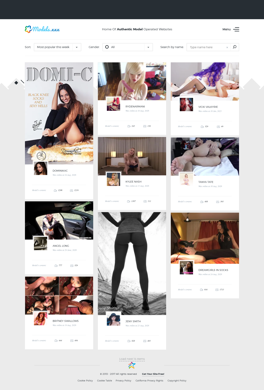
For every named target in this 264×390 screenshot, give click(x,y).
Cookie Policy (85, 380)
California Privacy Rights (149, 380)
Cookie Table (104, 380)
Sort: (28, 47)
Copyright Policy (177, 380)
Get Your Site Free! (153, 373)
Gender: (94, 47)
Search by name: (172, 47)
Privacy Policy (123, 380)
